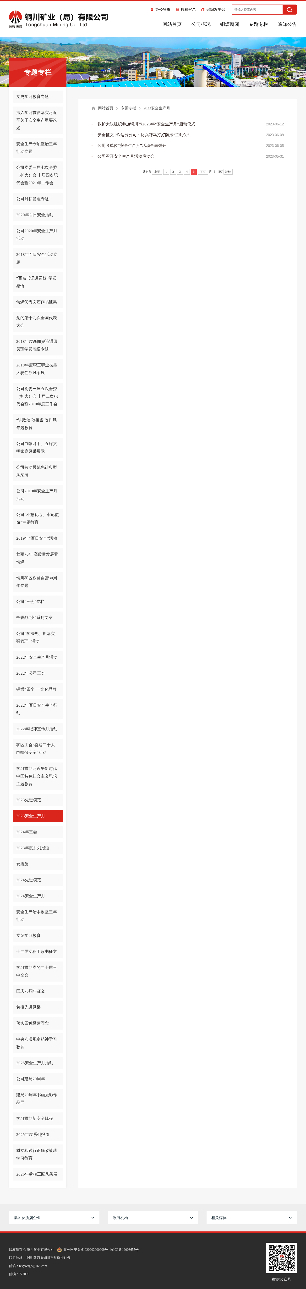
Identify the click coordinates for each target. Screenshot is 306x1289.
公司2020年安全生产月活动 (36, 235)
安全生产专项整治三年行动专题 (36, 148)
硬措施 (22, 864)
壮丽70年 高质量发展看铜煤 (37, 558)
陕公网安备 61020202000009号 (86, 1249)
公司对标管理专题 (32, 199)
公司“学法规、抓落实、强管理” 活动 (37, 637)
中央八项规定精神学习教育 (36, 1043)
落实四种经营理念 (32, 1023)
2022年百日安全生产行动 (36, 709)
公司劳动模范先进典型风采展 (36, 471)
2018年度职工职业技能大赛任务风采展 (36, 369)
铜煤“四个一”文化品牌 (36, 689)
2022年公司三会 (30, 673)
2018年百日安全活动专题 (36, 258)
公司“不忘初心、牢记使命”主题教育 (37, 518)
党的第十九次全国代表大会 (36, 322)
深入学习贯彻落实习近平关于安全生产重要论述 (36, 120)
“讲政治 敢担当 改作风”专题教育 (37, 424)
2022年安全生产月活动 (36, 657)
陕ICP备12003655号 (124, 1249)
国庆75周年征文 (30, 991)
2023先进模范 (28, 800)
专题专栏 (258, 24)
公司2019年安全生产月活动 (36, 495)
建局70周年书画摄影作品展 (36, 1099)
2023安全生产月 (30, 816)
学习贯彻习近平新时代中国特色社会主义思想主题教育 (36, 776)
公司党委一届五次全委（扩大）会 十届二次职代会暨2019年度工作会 (37, 396)
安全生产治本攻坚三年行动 (36, 916)
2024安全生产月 (30, 896)
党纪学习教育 (28, 935)
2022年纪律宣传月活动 (36, 729)
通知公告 (287, 24)
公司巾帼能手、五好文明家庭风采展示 (36, 447)
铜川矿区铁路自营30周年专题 (36, 582)
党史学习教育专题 (32, 96)
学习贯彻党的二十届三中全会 (36, 971)
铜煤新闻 (229, 24)
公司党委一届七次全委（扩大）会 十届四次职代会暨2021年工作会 (37, 175)
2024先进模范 (28, 880)
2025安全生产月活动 (34, 1063)
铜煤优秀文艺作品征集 (36, 302)
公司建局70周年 (30, 1079)
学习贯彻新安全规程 (34, 1118)
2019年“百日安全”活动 (36, 538)
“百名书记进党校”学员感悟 (36, 282)
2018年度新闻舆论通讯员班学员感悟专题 (36, 345)
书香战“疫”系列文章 (34, 617)
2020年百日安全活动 (34, 215)
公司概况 (200, 24)
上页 (157, 171)
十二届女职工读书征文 (36, 951)
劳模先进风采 (28, 1007)
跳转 (228, 171)
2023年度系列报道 (32, 848)
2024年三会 (26, 832)
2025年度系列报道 (32, 1134)
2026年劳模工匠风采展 (36, 1174)
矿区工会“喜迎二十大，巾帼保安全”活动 (37, 749)
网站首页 (172, 24)
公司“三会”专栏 (30, 601)
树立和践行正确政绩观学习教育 (36, 1154)
